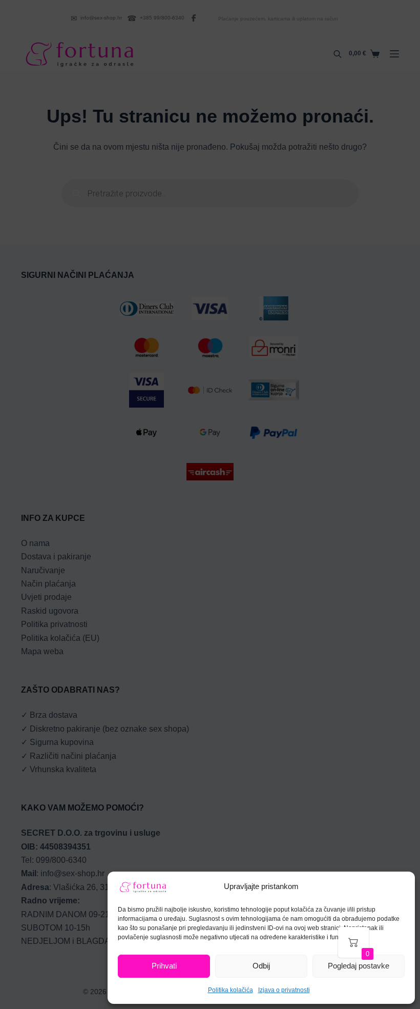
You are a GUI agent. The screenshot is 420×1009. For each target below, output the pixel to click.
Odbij (261, 965)
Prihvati (164, 965)
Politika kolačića (230, 990)
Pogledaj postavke (358, 965)
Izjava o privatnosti (284, 990)
